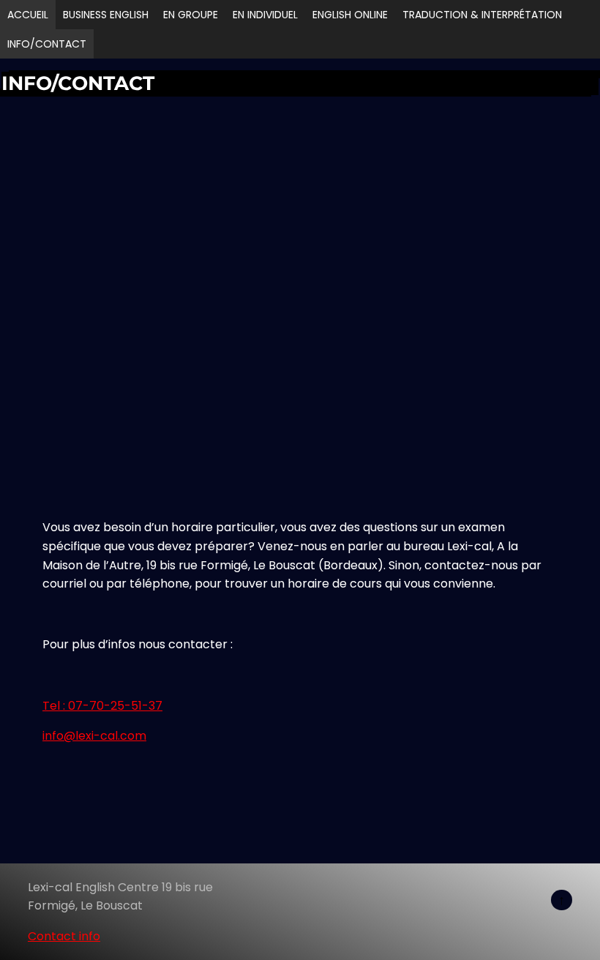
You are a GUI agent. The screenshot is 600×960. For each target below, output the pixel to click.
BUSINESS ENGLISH (106, 14)
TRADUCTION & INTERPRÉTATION (482, 14)
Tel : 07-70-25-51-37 (102, 705)
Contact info (64, 936)
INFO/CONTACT (46, 44)
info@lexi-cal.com (94, 735)
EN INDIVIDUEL (265, 14)
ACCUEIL (27, 14)
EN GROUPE (190, 14)
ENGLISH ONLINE (350, 14)
